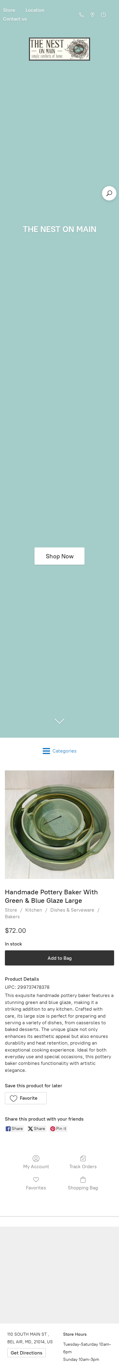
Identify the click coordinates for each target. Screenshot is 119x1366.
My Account (36, 1166)
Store (11, 910)
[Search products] (109, 193)
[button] (26, 1098)
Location (35, 10)
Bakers (12, 916)
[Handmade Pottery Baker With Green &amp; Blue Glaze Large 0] (59, 824)
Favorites (36, 1188)
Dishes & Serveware (72, 910)
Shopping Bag (83, 1188)
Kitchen (33, 910)
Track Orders (83, 1166)
